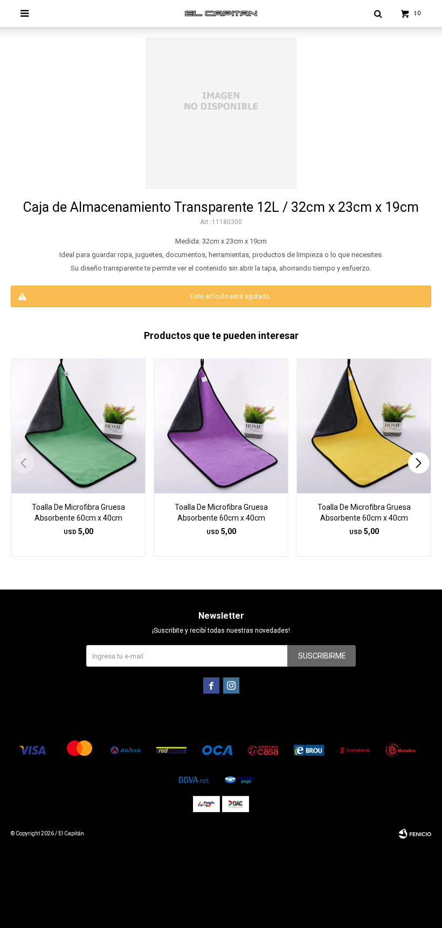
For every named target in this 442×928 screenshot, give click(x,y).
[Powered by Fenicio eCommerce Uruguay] (415, 834)
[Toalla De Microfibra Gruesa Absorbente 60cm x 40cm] (78, 425)
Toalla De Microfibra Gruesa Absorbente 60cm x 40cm (78, 512)
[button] (418, 463)
